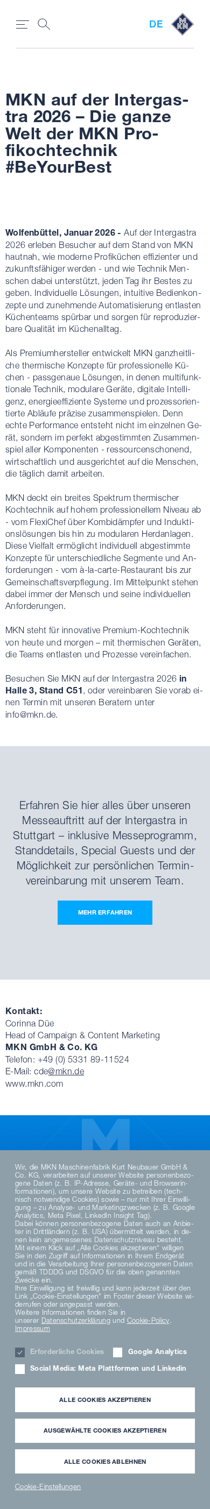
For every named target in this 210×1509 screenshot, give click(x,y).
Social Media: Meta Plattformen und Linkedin (108, 1368)
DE (156, 24)
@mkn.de (66, 1071)
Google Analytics (157, 1352)
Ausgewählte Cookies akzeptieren (105, 1430)
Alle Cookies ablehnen (105, 1461)
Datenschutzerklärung (75, 1320)
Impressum (32, 1328)
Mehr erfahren (105, 912)
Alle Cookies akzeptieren (105, 1399)
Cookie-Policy (148, 1320)
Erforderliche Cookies (67, 1352)
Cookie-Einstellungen (48, 1487)
